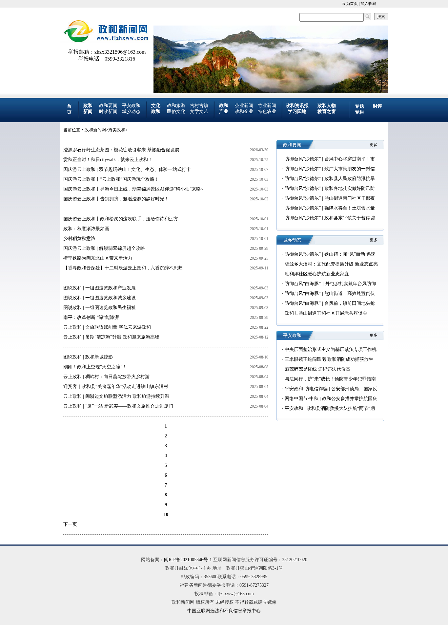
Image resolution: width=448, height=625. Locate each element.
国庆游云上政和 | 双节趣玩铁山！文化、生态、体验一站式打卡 (127, 169)
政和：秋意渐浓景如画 (86, 228)
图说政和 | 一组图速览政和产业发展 (99, 287)
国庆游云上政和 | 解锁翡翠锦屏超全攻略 (104, 248)
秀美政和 (116, 129)
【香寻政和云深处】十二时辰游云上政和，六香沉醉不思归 (123, 268)
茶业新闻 (244, 105)
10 (166, 514)
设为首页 (350, 3)
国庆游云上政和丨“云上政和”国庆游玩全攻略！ (111, 179)
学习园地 (297, 111)
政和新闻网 (95, 129)
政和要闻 (108, 105)
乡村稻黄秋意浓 (79, 238)
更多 (373, 144)
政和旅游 (176, 105)
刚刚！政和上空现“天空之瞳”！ (95, 366)
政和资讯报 (297, 105)
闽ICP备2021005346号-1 (188, 559)
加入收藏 (368, 3)
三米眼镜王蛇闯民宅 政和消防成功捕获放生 (329, 359)
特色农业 (267, 111)
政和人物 (326, 105)
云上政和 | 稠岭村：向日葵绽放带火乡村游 (106, 376)
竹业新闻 (267, 105)
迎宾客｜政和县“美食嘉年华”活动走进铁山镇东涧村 (115, 386)
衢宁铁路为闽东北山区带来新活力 (97, 258)
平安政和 (131, 105)
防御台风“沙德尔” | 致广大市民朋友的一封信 (330, 168)
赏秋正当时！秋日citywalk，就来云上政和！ (108, 159)
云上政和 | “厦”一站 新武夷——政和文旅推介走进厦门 (118, 406)
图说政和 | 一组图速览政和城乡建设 (99, 297)
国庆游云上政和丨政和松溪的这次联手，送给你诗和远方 (120, 218)
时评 (377, 106)
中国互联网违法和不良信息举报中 (221, 610)
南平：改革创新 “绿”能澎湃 (91, 317)
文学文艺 (199, 111)
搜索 (381, 16)
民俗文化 (176, 111)
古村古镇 (199, 105)
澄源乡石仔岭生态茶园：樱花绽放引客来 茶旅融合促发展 (121, 149)
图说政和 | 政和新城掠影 (88, 357)
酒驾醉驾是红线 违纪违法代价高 (317, 369)
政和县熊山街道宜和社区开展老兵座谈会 (326, 313)
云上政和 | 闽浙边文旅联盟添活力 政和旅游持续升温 (116, 396)
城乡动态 (131, 111)
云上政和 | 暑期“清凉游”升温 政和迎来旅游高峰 (111, 337)
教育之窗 (326, 111)
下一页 (70, 524)
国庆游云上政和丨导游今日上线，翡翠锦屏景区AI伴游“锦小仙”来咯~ (133, 189)
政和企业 (244, 111)
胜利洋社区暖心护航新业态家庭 (317, 273)
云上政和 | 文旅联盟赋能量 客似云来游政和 (107, 327)
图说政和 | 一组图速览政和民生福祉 (99, 307)
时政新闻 (108, 111)
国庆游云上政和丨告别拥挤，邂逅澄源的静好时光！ (116, 198)
